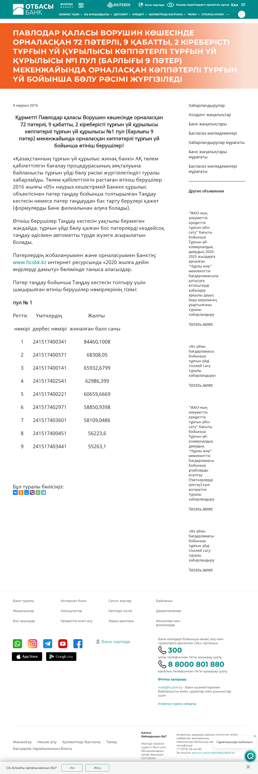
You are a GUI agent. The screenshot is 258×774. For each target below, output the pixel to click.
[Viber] (32, 492)
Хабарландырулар (207, 105)
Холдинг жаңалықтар (210, 114)
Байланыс (164, 601)
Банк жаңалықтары (208, 124)
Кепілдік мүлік (120, 611)
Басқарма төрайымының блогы (42, 748)
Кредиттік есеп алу (77, 621)
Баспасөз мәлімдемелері (213, 133)
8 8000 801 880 (196, 664)
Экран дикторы (121, 621)
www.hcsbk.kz (29, 262)
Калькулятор (71, 611)
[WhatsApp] (37, 492)
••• (228, 14)
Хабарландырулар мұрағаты (217, 142)
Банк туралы (23, 601)
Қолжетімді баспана (166, 14)
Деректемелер (168, 611)
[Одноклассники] (21, 492)
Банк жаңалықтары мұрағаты (208, 154)
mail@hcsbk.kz (170, 687)
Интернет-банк (73, 601)
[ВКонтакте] (15, 492)
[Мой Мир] (26, 492)
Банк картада (116, 641)
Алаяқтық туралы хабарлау (177, 704)
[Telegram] (43, 492)
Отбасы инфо (213, 14)
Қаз (234, 5)
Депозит (121, 14)
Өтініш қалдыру (172, 679)
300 (175, 650)
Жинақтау (22, 742)
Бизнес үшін (69, 14)
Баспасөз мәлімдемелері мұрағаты (213, 168)
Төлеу (192, 14)
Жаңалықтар (23, 611)
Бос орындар (24, 621)
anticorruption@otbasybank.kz (213, 752)
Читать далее (201, 323)
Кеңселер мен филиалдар (168, 623)
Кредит (138, 14)
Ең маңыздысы (97, 14)
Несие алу (47, 742)
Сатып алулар (119, 601)
